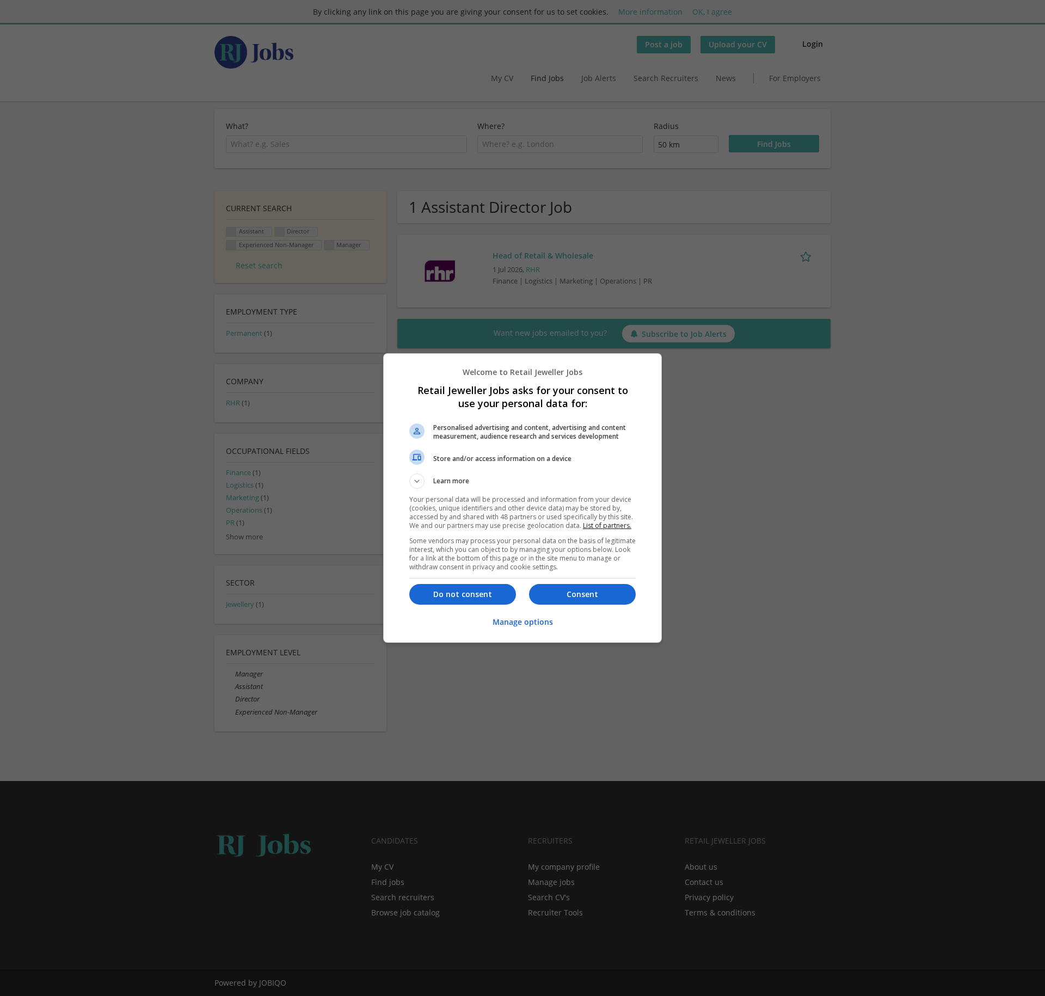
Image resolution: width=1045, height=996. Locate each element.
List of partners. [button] (607, 525)
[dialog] (522, 498)
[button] (522, 481)
